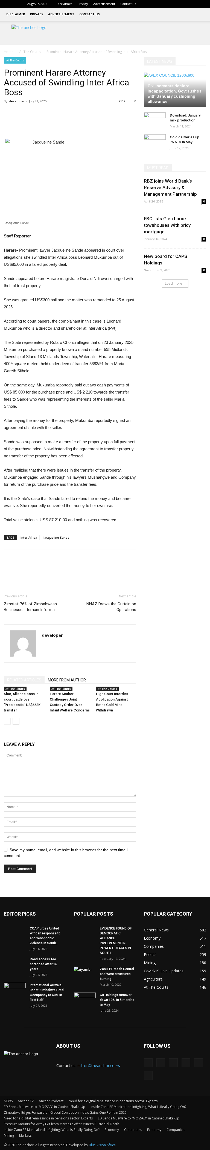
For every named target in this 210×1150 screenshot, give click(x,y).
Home (8, 51)
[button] (149, 4)
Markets (25, 1135)
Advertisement (104, 4)
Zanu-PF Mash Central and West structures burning (117, 974)
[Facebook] (157, 4)
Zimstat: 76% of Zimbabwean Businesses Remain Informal (30, 606)
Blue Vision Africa (102, 1145)
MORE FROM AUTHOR (67, 680)
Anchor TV (26, 1101)
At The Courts (29, 51)
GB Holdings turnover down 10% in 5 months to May (117, 1000)
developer (17, 101)
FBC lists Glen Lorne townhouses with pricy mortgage (167, 225)
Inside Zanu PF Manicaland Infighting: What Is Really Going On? (138, 1106)
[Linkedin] (166, 4)
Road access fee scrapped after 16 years (43, 964)
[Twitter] (184, 4)
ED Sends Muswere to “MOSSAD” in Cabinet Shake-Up (44, 1106)
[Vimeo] (193, 4)
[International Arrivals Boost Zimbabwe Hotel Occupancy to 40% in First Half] (15, 990)
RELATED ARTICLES (24, 680)
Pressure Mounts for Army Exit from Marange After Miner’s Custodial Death (61, 1124)
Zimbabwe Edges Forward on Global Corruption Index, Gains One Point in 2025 (65, 1112)
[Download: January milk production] (155, 120)
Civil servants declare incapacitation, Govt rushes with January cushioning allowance (174, 94)
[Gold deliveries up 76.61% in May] (155, 142)
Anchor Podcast (51, 1101)
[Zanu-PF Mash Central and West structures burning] (85, 974)
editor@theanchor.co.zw (98, 1065)
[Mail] (175, 4)
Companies (133, 1129)
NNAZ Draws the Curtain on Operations (111, 606)
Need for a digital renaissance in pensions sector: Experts (113, 1101)
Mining (9, 1135)
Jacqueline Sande (56, 537)
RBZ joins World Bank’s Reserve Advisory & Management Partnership (170, 187)
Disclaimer (64, 4)
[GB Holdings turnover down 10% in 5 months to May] (85, 1000)
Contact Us (128, 4)
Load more (173, 283)
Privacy (82, 4)
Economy (112, 1129)
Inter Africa (29, 537)
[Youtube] (202, 4)
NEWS (8, 1101)
